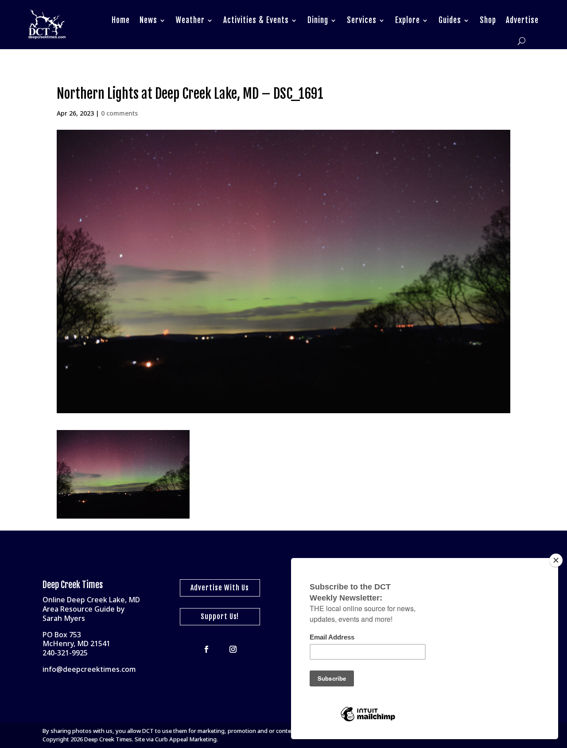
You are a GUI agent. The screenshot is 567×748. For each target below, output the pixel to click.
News (148, 20)
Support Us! (220, 616)
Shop (488, 20)
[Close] (556, 560)
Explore (407, 20)
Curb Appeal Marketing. (186, 739)
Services (362, 20)
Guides (450, 20)
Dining (317, 20)
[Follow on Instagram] (233, 649)
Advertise (522, 20)
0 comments (119, 113)
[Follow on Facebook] (206, 649)
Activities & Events (256, 20)
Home (121, 20)
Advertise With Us (219, 587)
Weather (190, 20)
